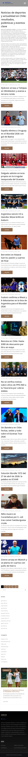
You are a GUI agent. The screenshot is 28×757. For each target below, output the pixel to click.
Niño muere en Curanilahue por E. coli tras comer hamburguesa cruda (13, 519)
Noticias (3, 659)
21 (17, 586)
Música (3, 654)
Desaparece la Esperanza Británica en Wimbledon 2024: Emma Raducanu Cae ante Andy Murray (13, 690)
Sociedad (3, 651)
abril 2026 (4, 608)
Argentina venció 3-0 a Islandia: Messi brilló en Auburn (12, 217)
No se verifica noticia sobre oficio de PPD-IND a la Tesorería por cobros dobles (13, 386)
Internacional (4, 646)
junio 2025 (4, 628)
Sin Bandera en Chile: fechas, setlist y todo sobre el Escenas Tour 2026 (11, 432)
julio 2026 (4, 600)
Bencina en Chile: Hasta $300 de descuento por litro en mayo (12, 344)
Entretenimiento (5, 641)
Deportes (4, 639)
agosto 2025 (4, 623)
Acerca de (3, 745)
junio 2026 (4, 603)
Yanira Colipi (5, 84)
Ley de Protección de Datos (20, 747)
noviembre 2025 (5, 615)
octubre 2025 (5, 618)
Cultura (3, 649)
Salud (3, 656)
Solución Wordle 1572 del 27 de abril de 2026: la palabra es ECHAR (13, 476)
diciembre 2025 (5, 613)
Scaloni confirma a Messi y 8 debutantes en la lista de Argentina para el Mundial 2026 (14, 302)
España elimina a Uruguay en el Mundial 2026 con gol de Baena (13, 133)
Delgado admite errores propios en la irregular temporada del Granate (13, 176)
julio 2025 (4, 626)
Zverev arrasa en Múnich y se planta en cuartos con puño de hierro (14, 562)
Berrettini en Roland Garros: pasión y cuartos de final (13, 257)
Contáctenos (4, 747)
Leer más (7, 105)
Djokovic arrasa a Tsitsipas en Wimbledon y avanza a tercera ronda (14, 91)
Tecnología (4, 661)
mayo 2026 (4, 605)
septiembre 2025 (5, 621)
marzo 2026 (4, 610)
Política (3, 644)
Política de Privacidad (18, 745)
